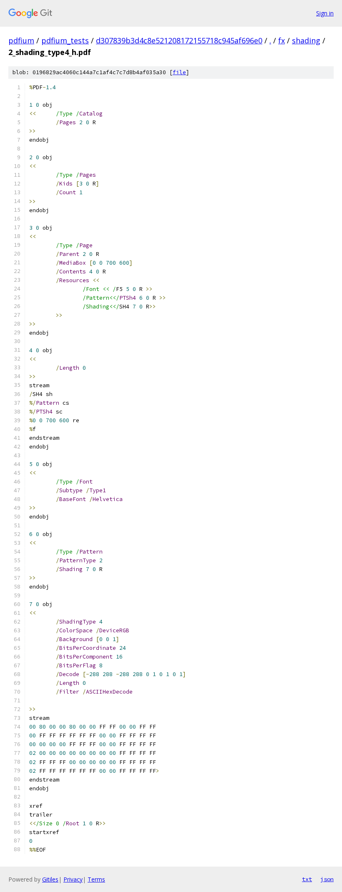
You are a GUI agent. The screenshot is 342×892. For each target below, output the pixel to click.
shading (306, 40)
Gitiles (50, 879)
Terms (96, 879)
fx (281, 40)
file (179, 72)
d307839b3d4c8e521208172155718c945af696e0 (179, 40)
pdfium (21, 40)
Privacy (73, 879)
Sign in (325, 13)
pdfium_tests (65, 40)
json (327, 879)
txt (307, 879)
